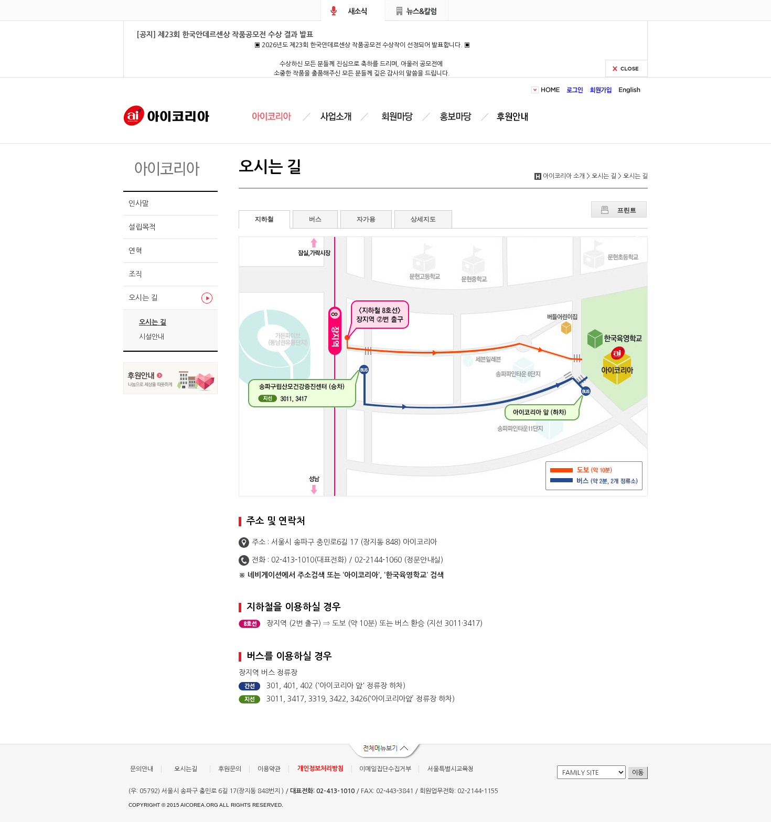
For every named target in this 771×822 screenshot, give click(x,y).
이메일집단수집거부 (385, 769)
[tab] (264, 219)
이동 (638, 773)
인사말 (138, 203)
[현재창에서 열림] (170, 391)
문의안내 (141, 769)
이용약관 (269, 769)
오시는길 (185, 769)
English (628, 89)
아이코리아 (166, 114)
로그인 (575, 89)
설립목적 (142, 227)
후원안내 (514, 117)
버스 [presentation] (315, 219)
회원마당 (395, 117)
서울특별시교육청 (450, 769)
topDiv (536, 89)
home (552, 89)
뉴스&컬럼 (417, 10)
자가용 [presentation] (366, 219)
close (626, 68)
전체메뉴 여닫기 (385, 752)
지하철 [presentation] (264, 219)
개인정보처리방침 (320, 768)
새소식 (352, 10)
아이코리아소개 (279, 117)
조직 (135, 274)
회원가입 (601, 89)
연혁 (135, 250)
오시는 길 (143, 297)
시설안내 (151, 336)
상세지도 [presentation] (423, 219)
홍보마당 (457, 117)
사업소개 (336, 117)
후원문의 (229, 769)
